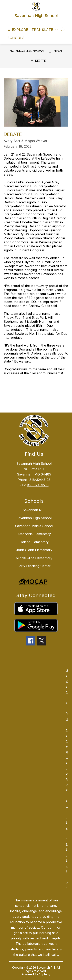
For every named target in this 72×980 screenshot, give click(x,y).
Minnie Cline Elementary (34, 558)
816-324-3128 (39, 480)
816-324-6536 (38, 485)
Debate (40, 60)
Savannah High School (27, 51)
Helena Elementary (34, 542)
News (58, 51)
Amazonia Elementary (34, 534)
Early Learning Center (34, 566)
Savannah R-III (34, 510)
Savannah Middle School (34, 526)
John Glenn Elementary (34, 550)
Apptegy (44, 974)
